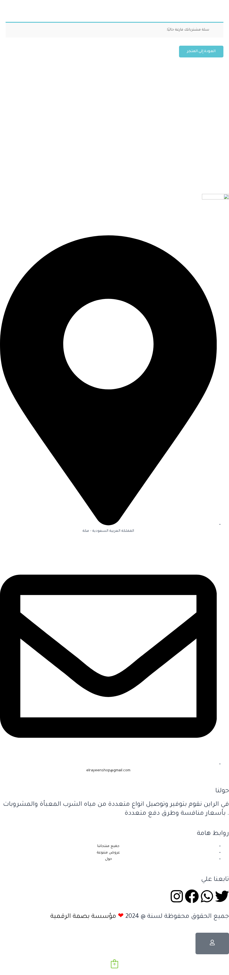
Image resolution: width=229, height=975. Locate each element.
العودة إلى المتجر (201, 52)
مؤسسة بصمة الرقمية (83, 916)
